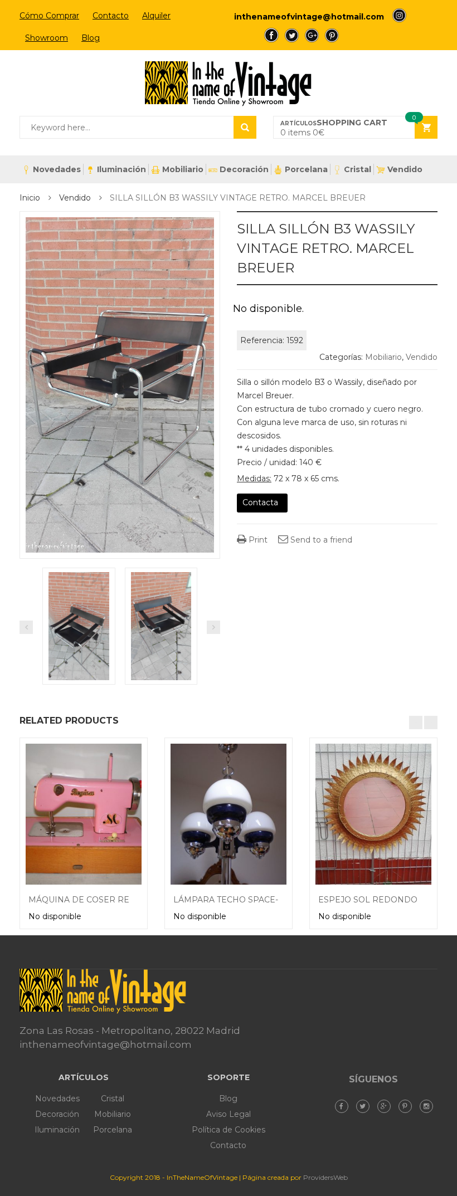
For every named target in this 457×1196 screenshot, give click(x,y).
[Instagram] (429, 1106)
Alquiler (156, 16)
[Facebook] (344, 1106)
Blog (90, 38)
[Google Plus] (386, 1106)
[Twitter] (365, 1106)
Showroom (46, 38)
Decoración (244, 169)
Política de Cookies (228, 1130)
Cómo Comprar (49, 16)
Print (257, 540)
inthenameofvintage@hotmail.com (309, 17)
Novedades (57, 169)
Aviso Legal (228, 1114)
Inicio (30, 198)
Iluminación (121, 169)
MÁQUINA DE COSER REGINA (89, 900)
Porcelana (306, 169)
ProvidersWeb (325, 1177)
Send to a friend (320, 540)
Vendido (404, 169)
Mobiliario (182, 169)
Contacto (111, 16)
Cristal (357, 169)
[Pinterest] (408, 1106)
